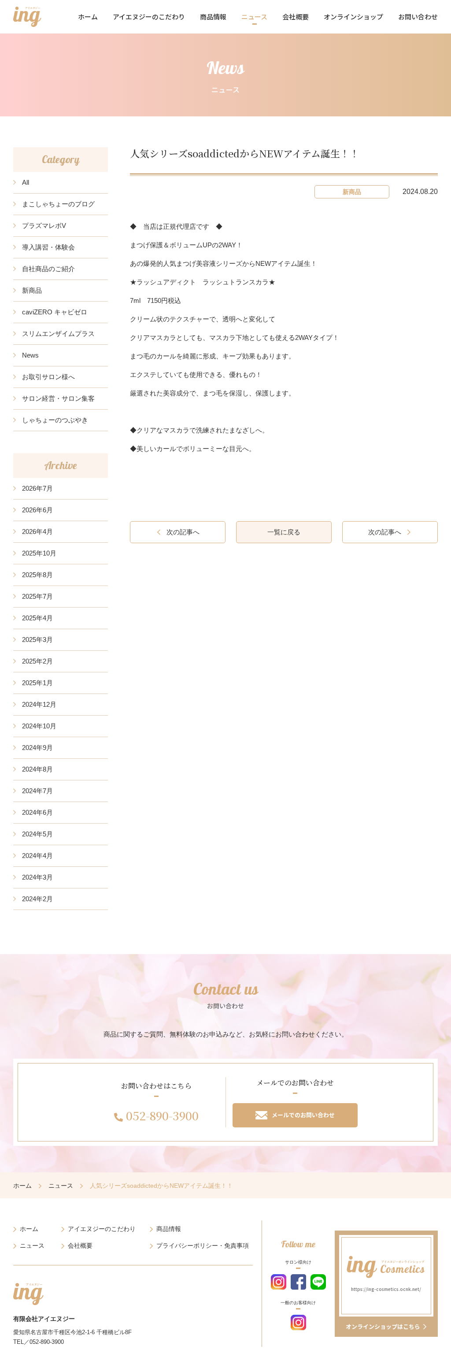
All (25, 182)
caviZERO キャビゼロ (54, 312)
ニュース (254, 16)
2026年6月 (37, 510)
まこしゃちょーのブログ (58, 204)
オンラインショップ (353, 16)
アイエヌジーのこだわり (149, 16)
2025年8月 (37, 574)
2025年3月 (37, 639)
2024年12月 (39, 704)
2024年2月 (37, 899)
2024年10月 (39, 726)
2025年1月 (37, 682)
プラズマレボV (44, 225)
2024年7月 (37, 791)
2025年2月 (37, 661)
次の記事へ (183, 532)
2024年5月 (37, 834)
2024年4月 (37, 855)
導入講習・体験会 (48, 247)
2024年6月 (37, 812)
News (30, 355)
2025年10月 (39, 553)
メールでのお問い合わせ (303, 1115)
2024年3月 (37, 877)
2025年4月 (37, 618)
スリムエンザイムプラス (58, 333)
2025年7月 (37, 596)
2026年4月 (37, 531)
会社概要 (295, 16)
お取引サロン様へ (48, 376)
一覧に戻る (283, 532)
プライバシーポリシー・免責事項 (202, 1245)
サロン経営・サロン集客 (58, 398)
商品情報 (213, 16)
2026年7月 (37, 488)
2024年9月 (37, 747)
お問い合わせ (418, 16)
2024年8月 (37, 769)
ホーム (88, 16)
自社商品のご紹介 (48, 268)
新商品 (32, 290)
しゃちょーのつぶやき (55, 420)
